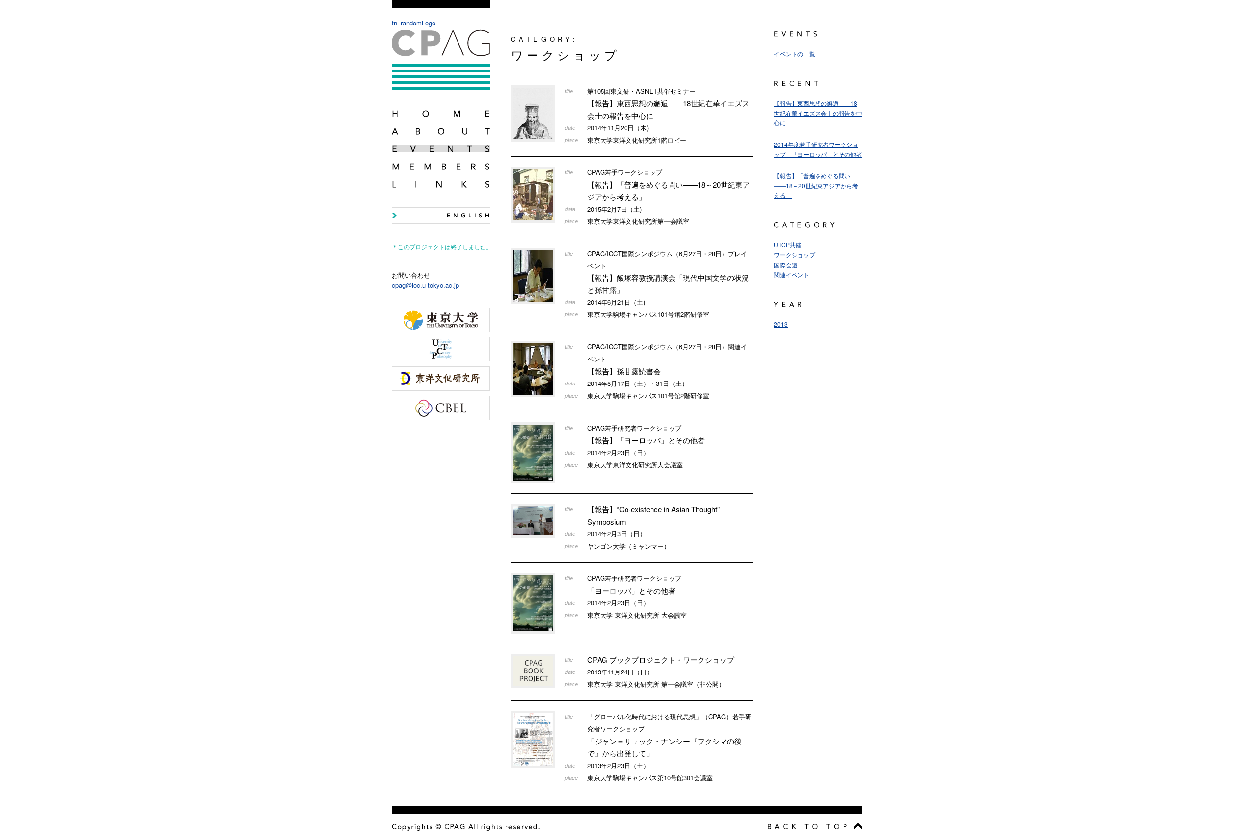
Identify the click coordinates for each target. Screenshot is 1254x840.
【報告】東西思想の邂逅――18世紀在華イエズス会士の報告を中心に (668, 103)
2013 (781, 324)
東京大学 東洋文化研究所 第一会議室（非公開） (656, 684)
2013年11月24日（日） (620, 671)
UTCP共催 (787, 244)
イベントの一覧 (794, 53)
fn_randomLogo (413, 22)
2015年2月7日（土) (614, 209)
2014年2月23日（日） (618, 452)
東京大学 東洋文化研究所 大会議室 (637, 615)
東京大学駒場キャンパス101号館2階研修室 (648, 314)
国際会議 (785, 265)
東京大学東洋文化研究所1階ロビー (636, 139)
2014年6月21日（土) (616, 302)
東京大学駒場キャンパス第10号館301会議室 (650, 777)
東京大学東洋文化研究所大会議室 (635, 464)
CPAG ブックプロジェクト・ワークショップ (660, 659)
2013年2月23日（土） (618, 765)
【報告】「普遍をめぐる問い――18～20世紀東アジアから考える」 (668, 185)
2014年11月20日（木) (618, 127)
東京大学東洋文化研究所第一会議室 (638, 221)
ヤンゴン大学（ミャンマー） (628, 546)
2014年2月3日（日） (616, 533)
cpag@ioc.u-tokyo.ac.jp (425, 284)
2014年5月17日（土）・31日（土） (637, 383)
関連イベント (791, 274)
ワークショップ (794, 254)
